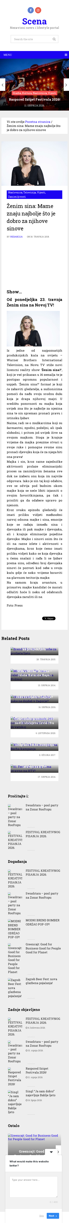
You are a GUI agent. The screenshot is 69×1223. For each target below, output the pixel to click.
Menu (8, 54)
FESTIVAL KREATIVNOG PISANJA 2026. (43, 834)
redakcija (16, 236)
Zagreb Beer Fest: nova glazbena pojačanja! (41, 981)
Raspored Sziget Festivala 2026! (37, 1070)
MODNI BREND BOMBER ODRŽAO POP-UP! (42, 922)
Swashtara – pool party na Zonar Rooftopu (42, 807)
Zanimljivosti (17, 196)
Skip (41, 1215)
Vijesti (41, 192)
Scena (34, 21)
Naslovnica (15, 192)
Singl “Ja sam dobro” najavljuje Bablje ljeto (40, 1093)
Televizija (29, 192)
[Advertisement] (34, 264)
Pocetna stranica (37, 122)
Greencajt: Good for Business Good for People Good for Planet (43, 948)
